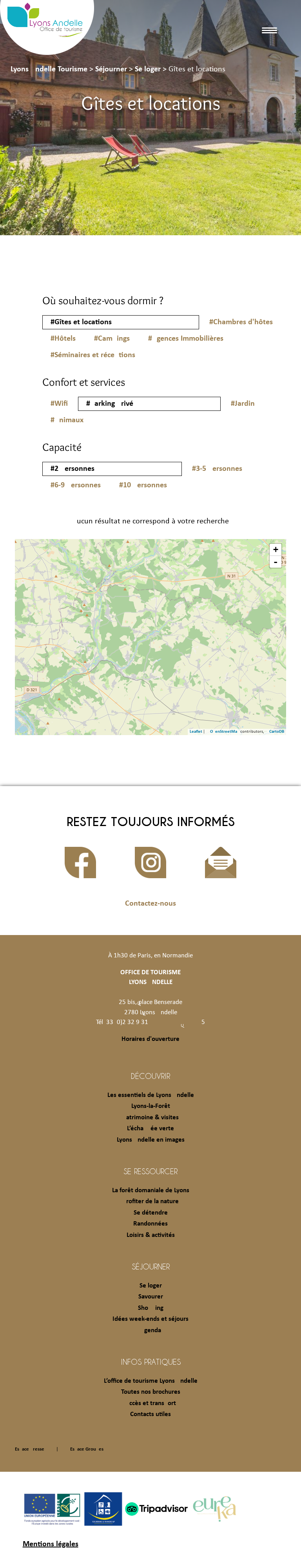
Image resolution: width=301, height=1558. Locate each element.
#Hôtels (63, 339)
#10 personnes (143, 485)
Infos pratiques (151, 1361)
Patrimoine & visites (151, 1117)
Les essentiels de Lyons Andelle (150, 1095)
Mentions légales (50, 1544)
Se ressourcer (150, 1171)
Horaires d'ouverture (150, 1039)
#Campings (112, 339)
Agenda (150, 1330)
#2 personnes (72, 469)
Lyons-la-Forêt (150, 1106)
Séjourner (151, 1266)
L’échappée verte (150, 1128)
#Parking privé (109, 404)
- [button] (275, 561)
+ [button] (275, 549)
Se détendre (151, 1212)
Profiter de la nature (151, 1201)
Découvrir (150, 1075)
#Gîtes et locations (81, 322)
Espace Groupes (86, 1449)
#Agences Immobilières (185, 339)
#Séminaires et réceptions (93, 355)
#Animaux (67, 420)
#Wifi (59, 404)
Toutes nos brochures (150, 1392)
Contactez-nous (150, 904)
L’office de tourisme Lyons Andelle (151, 1381)
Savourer (150, 1296)
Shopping (150, 1308)
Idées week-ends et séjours (150, 1319)
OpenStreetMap (224, 732)
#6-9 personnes (76, 485)
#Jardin (243, 404)
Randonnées (150, 1223)
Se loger (151, 1285)
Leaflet (196, 732)
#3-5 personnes (217, 469)
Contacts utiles (150, 1414)
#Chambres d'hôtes (241, 322)
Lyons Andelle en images (151, 1140)
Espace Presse (29, 1449)
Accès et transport (150, 1403)
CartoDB (276, 732)
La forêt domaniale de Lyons (150, 1190)
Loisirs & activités (151, 1235)
